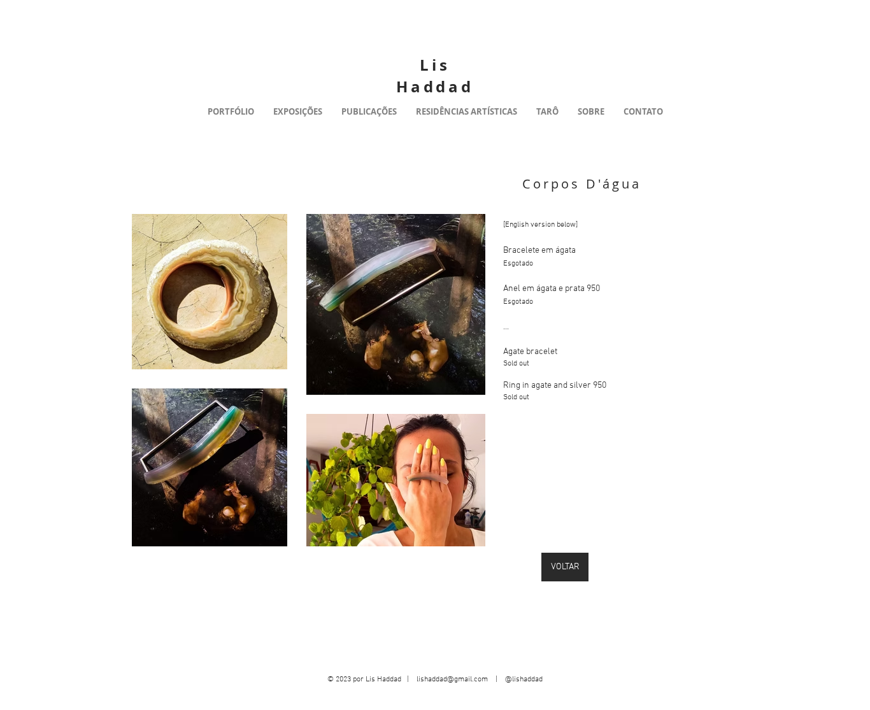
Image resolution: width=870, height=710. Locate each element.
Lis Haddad (435, 75)
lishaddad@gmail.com (452, 679)
